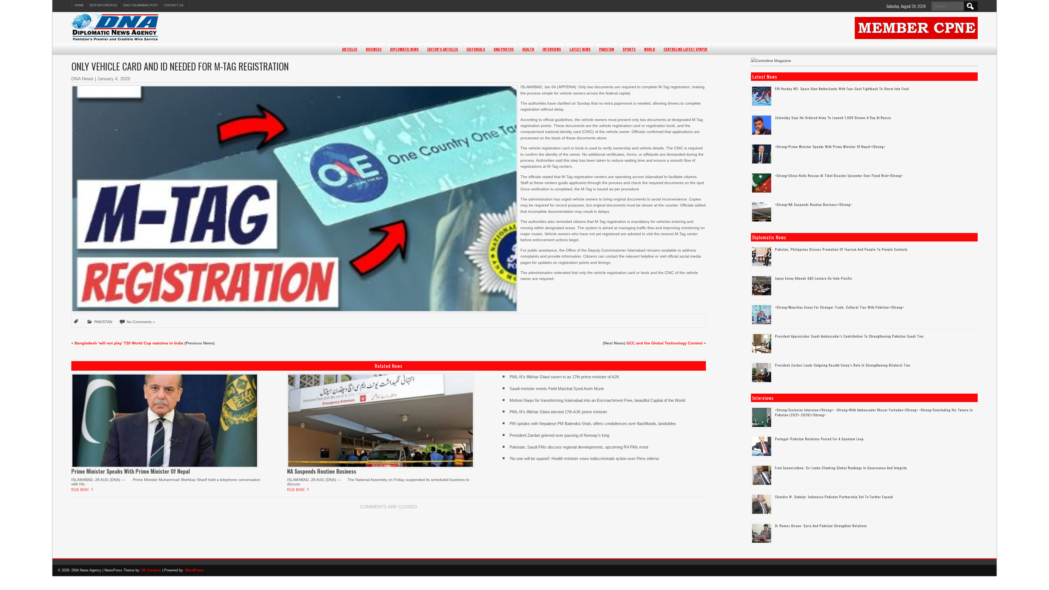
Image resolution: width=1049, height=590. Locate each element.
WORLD (649, 49)
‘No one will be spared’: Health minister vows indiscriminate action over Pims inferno (584, 458)
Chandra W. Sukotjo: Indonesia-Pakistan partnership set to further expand (834, 496)
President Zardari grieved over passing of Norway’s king (559, 435)
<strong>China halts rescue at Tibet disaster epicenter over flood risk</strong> (839, 175)
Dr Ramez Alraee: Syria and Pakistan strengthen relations (821, 525)
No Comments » (141, 322)
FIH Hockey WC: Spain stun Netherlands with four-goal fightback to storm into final (842, 88)
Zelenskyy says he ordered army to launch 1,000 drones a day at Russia (833, 117)
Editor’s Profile (103, 5)
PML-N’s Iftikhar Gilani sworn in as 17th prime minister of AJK (564, 376)
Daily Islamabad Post (140, 5)
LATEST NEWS (580, 49)
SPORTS (629, 49)
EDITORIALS (476, 49)
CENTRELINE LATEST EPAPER (685, 49)
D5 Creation (151, 570)
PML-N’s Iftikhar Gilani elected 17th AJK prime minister (558, 411)
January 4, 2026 (113, 78)
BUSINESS (374, 49)
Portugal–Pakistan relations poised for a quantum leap (819, 438)
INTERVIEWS (552, 49)
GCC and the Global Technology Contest (664, 343)
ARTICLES (349, 49)
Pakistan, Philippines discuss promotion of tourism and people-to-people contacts (841, 249)
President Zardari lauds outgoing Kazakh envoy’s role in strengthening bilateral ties (842, 365)
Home (79, 5)
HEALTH (528, 49)
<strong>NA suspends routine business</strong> (813, 204)
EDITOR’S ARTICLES (442, 49)
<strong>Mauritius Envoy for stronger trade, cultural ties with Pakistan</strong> (839, 307)
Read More (80, 489)
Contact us (173, 5)
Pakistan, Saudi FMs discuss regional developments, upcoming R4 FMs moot (578, 447)
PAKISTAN (606, 49)
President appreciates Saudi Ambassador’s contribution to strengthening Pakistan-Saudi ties (849, 336)
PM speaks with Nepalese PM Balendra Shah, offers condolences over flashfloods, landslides (592, 423)
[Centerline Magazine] (771, 60)
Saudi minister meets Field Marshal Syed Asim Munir (556, 388)
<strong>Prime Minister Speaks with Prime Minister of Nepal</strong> (830, 146)
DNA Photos (504, 49)
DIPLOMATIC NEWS (404, 49)
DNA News (82, 78)
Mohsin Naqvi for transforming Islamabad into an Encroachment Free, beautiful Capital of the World (597, 400)
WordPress (194, 570)
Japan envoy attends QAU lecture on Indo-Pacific (813, 278)
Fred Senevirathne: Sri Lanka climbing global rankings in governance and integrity (841, 467)
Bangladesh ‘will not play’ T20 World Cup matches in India (129, 343)
